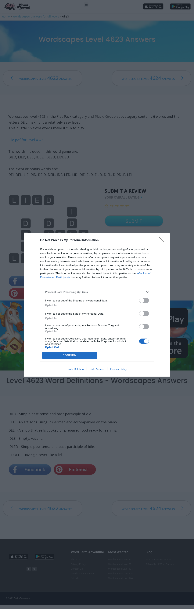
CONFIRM (70, 355)
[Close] (162, 240)
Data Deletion (75, 368)
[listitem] (97, 292)
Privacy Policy (118, 368)
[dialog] (97, 304)
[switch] (144, 300)
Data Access (97, 368)
